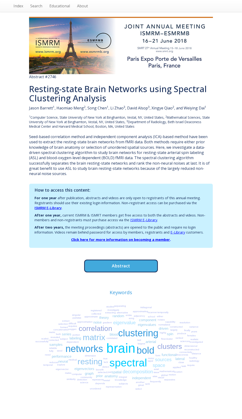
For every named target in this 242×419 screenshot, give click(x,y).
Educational (59, 6)
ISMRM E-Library (48, 207)
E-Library (177, 232)
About (82, 6)
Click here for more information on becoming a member (120, 239)
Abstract (121, 266)
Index (18, 6)
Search (36, 6)
